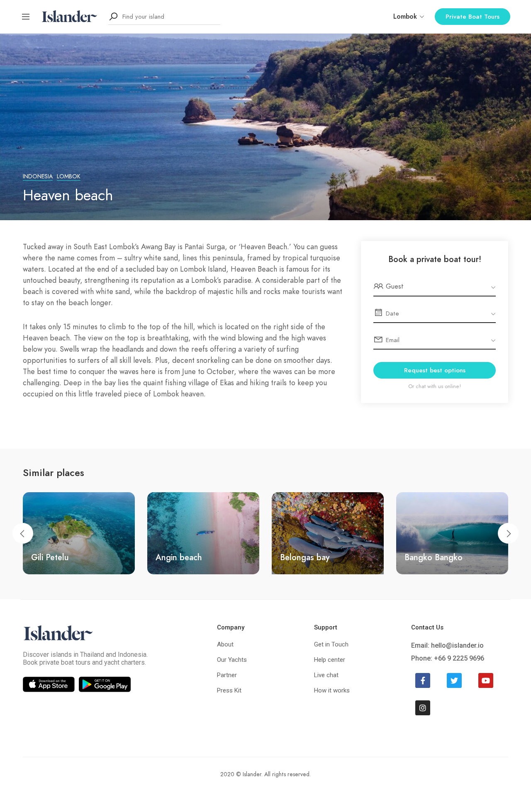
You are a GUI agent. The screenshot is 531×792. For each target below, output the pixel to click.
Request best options (434, 370)
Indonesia (38, 176)
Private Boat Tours (472, 16)
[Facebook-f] (422, 680)
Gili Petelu (50, 557)
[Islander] (69, 16)
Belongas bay (304, 557)
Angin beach (179, 557)
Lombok (68, 176)
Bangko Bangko (433, 557)
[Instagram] (422, 707)
